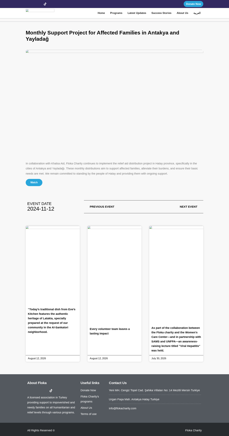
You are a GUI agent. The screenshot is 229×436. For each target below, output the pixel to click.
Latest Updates (137, 13)
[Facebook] (28, 4)
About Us (182, 13)
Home (101, 13)
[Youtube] (39, 4)
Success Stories (161, 13)
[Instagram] (33, 4)
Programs (116, 13)
